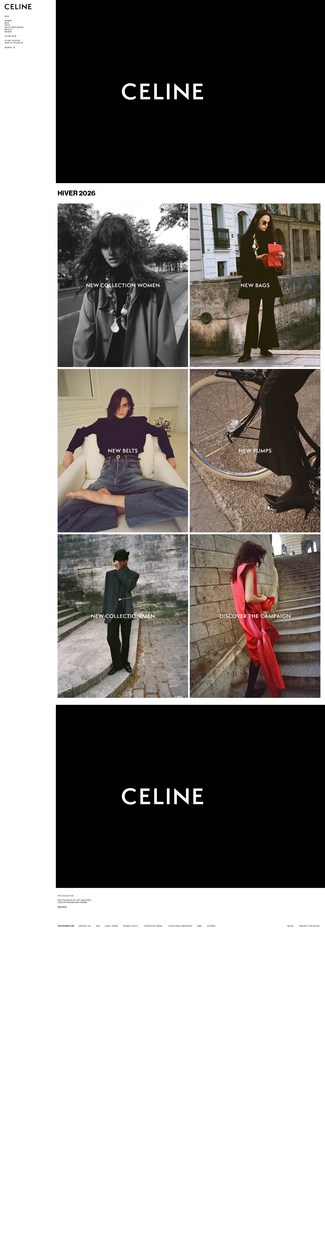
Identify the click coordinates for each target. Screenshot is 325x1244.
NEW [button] (7, 16)
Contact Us (85, 926)
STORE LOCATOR (12, 41)
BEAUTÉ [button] (8, 29)
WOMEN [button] (8, 21)
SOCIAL (290, 926)
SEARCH (9, 47)
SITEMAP (211, 926)
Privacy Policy (130, 926)
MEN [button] (7, 23)
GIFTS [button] (7, 25)
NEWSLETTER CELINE (309, 926)
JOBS (199, 926)
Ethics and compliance (180, 926)
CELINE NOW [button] (10, 36)
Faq (98, 926)
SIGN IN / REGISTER (14, 43)
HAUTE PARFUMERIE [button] (14, 27)
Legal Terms (111, 926)
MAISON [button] (8, 32)
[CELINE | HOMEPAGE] (18, 6)
